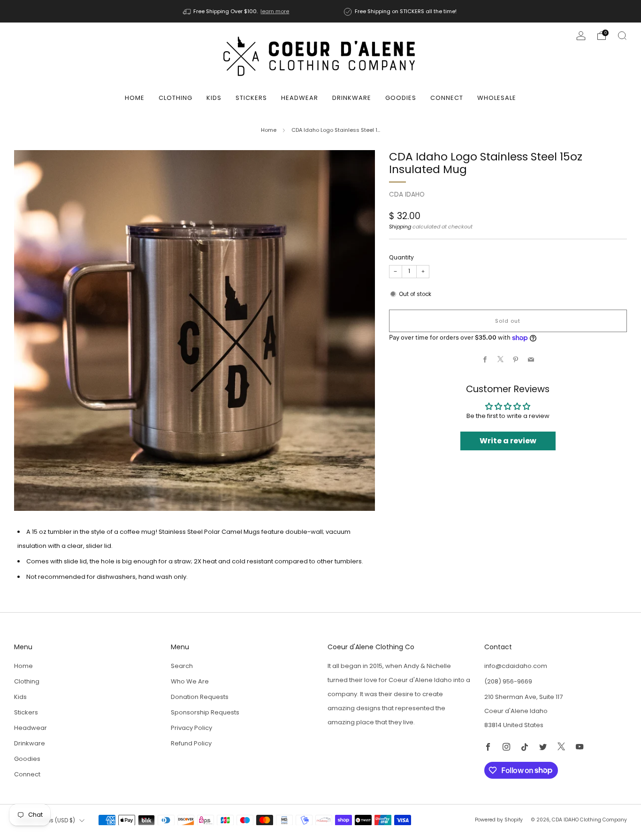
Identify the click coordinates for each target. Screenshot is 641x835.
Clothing (175, 97)
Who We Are (190, 681)
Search (182, 665)
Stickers (251, 97)
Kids (213, 97)
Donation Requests (200, 696)
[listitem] (237, 11)
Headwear (299, 97)
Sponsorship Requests (205, 712)
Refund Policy (191, 743)
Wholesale (496, 97)
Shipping (400, 226)
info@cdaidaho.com (515, 665)
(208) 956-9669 (508, 681)
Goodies (400, 97)
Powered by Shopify (499, 819)
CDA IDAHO (407, 194)
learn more (274, 11)
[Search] (622, 35)
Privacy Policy (191, 727)
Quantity (401, 257)
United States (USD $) (46, 820)
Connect (446, 97)
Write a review (508, 440)
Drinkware (351, 97)
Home (135, 97)
